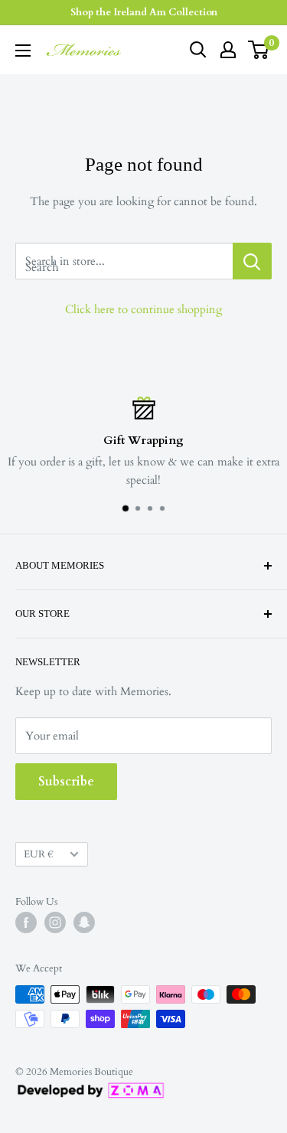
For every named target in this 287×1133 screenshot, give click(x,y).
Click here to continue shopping (143, 309)
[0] (259, 50)
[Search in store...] (252, 261)
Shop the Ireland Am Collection (143, 12)
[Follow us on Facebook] (26, 922)
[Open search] (198, 49)
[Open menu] (23, 50)
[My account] (228, 49)
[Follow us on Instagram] (55, 922)
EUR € (39, 854)
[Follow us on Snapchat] (84, 922)
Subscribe (66, 781)
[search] (124, 261)
